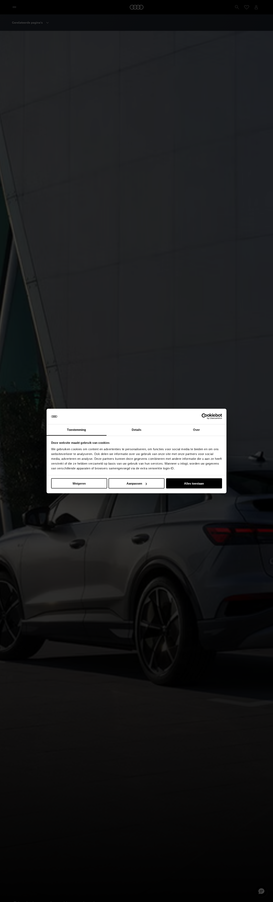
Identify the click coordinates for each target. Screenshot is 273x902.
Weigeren (79, 483)
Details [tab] (136, 429)
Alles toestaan (194, 483)
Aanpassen (134, 483)
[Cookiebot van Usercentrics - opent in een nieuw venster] (204, 416)
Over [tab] (196, 429)
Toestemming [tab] (76, 429)
